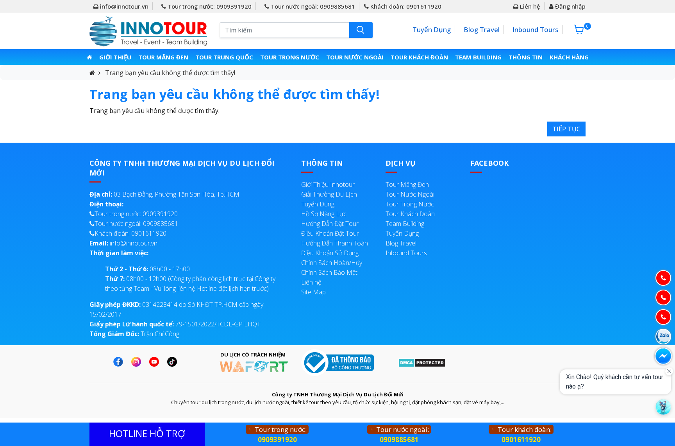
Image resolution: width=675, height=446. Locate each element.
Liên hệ (529, 6)
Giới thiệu (115, 57)
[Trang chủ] (89, 57)
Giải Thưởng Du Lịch (329, 194)
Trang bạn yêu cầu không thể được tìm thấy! (170, 72)
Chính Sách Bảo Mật (329, 272)
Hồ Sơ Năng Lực (323, 214)
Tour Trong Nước (289, 57)
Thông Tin (526, 57)
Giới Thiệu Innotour (328, 184)
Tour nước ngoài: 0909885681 (312, 6)
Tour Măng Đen (163, 57)
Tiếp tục (566, 129)
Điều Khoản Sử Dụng (330, 253)
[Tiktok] (174, 362)
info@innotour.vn (123, 6)
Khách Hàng (569, 57)
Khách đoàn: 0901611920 (405, 6)
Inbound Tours (535, 29)
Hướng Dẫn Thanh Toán (334, 243)
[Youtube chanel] (156, 362)
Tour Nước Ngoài (355, 57)
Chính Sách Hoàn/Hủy (331, 262)
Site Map (313, 292)
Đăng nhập (570, 6)
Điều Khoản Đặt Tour (330, 233)
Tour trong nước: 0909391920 (209, 6)
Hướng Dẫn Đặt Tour (330, 223)
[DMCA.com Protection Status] (422, 362)
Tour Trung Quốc (224, 57)
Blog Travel (482, 29)
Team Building (478, 57)
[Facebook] (120, 362)
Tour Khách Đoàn (419, 57)
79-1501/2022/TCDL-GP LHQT (175, 324)
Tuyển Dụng (431, 29)
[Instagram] (138, 362)
